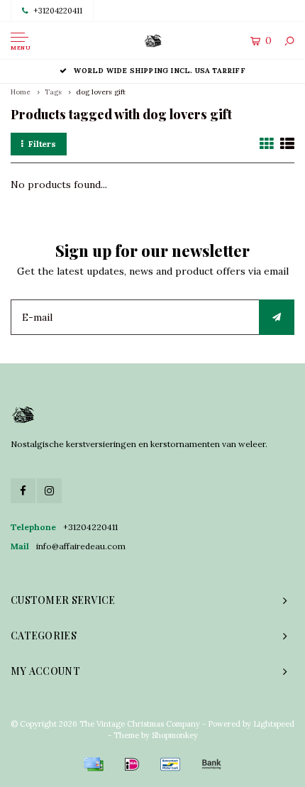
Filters (42, 143)
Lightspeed (273, 724)
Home (20, 92)
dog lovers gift (101, 92)
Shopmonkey (175, 735)
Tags (53, 92)
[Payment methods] (93, 764)
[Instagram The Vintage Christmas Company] (49, 490)
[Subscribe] (276, 317)
